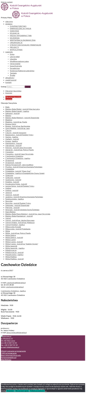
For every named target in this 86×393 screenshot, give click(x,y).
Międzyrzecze (10, 250)
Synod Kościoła (16, 66)
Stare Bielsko (10, 212)
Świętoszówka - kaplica (14, 199)
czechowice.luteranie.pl (15, 287)
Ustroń (8, 218)
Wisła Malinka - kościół (14, 259)
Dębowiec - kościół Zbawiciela (17, 205)
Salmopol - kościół (12, 113)
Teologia (13, 73)
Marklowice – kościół (13, 143)
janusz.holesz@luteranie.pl (16, 332)
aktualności (9, 78)
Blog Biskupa (6, 360)
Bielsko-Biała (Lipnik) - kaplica (17, 111)
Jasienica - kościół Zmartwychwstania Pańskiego (24, 197)
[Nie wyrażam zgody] (46, 391)
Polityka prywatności (37, 391)
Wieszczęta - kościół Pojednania (17, 229)
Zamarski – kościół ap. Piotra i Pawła (19, 150)
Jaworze (8, 192)
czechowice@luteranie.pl (16, 283)
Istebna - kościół (11, 190)
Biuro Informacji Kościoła (11, 355)
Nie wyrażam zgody (22, 391)
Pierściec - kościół (12, 207)
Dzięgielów (9, 169)
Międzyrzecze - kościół (14, 252)
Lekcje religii (15, 57)
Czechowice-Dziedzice (14, 156)
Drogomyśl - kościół (13, 162)
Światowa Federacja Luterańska (22, 71)
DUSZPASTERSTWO (18, 26)
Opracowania (15, 63)
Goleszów (9, 175)
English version (11, 368)
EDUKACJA (14, 33)
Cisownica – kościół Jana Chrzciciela (19, 154)
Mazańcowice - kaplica (14, 254)
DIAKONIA (14, 31)
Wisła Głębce (10, 235)
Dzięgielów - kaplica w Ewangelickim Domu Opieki (24, 173)
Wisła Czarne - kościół (14, 242)
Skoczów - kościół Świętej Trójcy (18, 203)
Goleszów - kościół (12, 177)
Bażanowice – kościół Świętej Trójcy (19, 135)
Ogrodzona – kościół (13, 145)
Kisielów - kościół (12, 182)
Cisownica (9, 152)
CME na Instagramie (9, 353)
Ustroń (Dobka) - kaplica (15, 225)
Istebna (8, 188)
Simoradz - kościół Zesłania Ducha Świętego (22, 210)
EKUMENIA (14, 38)
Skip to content (7, 2)
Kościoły (8, 93)
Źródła (12, 75)
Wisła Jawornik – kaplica (14, 248)
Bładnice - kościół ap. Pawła (16, 122)
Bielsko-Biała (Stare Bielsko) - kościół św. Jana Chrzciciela (27, 214)
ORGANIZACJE (16, 42)
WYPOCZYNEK (16, 50)
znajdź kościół (10, 80)
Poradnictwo (15, 68)
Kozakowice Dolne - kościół (16, 184)
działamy (8, 24)
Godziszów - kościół (13, 180)
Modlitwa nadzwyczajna (19, 61)
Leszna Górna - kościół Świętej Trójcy (19, 186)
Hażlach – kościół (12, 139)
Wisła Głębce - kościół (14, 237)
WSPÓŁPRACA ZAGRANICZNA (22, 40)
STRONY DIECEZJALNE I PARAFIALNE (25, 45)
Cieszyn (8, 130)
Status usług (10, 370)
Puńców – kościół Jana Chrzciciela (18, 148)
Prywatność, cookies (13, 366)
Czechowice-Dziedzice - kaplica (17, 158)
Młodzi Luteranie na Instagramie (13, 351)
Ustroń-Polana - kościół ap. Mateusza (19, 222)
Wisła (7, 231)
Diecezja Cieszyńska (13, 91)
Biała (7, 107)
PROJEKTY (14, 47)
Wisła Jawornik (11, 246)
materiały (9, 52)
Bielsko (8, 115)
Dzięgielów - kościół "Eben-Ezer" (18, 171)
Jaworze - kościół (12, 195)
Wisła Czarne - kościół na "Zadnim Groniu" (21, 244)
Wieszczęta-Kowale (13, 227)
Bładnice (8, 120)
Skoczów (8, 201)
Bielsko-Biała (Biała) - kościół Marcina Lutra (22, 109)
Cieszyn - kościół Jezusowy (15, 133)
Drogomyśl (9, 160)
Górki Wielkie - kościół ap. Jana (17, 128)
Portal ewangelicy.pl (8, 357)
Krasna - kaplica (11, 141)
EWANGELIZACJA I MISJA (20, 28)
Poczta (8, 363)
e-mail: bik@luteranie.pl (10, 347)
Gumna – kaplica (11, 137)
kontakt (8, 82)
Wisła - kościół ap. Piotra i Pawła (18, 233)
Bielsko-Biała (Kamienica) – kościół (19, 216)
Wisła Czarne (10, 240)
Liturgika (13, 59)
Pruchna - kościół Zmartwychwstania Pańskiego (23, 167)
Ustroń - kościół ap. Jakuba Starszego (19, 220)
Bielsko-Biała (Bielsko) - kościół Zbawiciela (22, 118)
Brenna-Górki (10, 124)
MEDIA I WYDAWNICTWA (21, 35)
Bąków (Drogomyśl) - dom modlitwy (19, 165)
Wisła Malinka (11, 257)
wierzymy (9, 21)
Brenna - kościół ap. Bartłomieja (17, 126)
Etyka (12, 54)
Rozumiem (10, 391)
